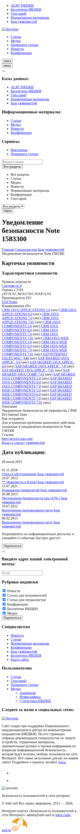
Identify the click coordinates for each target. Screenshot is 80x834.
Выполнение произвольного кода (27, 510)
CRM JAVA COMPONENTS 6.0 (30, 328)
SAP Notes (9, 302)
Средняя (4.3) (12, 286)
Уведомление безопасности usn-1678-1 (31, 498)
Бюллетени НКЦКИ (26, 9)
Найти (8, 211)
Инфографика (30, 697)
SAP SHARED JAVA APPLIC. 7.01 (28, 370)
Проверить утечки (24, 45)
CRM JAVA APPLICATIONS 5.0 (26, 310)
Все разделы (12, 166)
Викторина (19, 150)
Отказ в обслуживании (19, 474)
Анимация (28, 693)
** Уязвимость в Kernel (19, 482)
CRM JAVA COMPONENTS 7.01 (30, 336)
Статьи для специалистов (26, 600)
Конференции (21, 53)
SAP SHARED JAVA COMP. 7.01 (36, 372)
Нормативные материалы (30, 17)
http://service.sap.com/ (17, 439)
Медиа (16, 41)
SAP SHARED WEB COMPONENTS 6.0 (37, 392)
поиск (7, 61)
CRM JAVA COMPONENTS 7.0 (30, 332)
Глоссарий (18, 13)
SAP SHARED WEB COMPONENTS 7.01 (37, 400)
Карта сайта (20, 659)
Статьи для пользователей (27, 595)
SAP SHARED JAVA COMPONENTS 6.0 (37, 380)
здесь (62, 762)
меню (7, 65)
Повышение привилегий (21, 490)
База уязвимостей (24, 21)
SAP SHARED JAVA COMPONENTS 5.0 (38, 376)
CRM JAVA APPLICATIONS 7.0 (30, 316)
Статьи (16, 37)
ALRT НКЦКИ (22, 5)
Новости (17, 49)
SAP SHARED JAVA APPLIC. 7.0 (40, 366)
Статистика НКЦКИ (35, 701)
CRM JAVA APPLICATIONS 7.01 (30, 320)
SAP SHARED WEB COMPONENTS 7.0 (37, 396)
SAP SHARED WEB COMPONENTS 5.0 (37, 388)
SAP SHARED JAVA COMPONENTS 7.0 (37, 384)
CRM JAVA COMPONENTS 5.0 (31, 324)
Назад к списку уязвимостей (23, 443)
